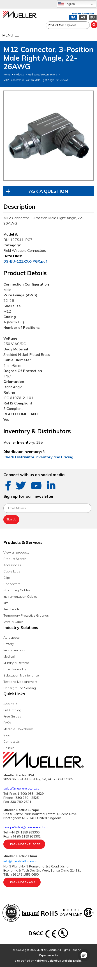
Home (6, 74)
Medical (9, 656)
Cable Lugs (11, 571)
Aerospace (11, 638)
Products (19, 74)
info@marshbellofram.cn (21, 861)
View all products (16, 552)
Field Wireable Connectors (42, 74)
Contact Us (11, 742)
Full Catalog (12, 710)
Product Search (14, 559)
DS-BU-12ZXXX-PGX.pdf (25, 261)
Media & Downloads (18, 729)
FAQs (7, 723)
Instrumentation (14, 650)
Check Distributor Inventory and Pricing (38, 457)
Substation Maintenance (21, 675)
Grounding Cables (16, 590)
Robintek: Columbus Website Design (58, 960)
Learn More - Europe (24, 844)
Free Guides (12, 716)
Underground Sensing (19, 688)
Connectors (11, 584)
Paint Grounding (15, 669)
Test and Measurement (20, 682)
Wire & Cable (13, 622)
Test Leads (11, 609)
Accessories (12, 565)
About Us (10, 704)
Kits (5, 603)
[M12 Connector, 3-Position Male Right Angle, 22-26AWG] (48, 135)
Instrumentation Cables (20, 597)
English (69, 4)
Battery (8, 644)
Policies (8, 748)
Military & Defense (16, 663)
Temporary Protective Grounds (26, 615)
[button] (84, 955)
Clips (7, 578)
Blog (6, 735)
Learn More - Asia (22, 882)
